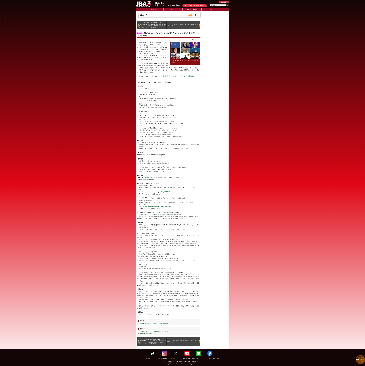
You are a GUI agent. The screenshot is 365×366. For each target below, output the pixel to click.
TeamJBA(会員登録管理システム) (148, 333)
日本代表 (154, 9)
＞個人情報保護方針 (162, 358)
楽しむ (173, 9)
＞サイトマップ (196, 358)
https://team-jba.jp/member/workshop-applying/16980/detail (155, 192)
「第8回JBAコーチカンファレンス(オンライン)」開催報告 (178, 76)
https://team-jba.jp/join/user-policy (162, 214)
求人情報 (223, 2)
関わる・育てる (192, 9)
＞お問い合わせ (185, 358)
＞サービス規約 (206, 358)
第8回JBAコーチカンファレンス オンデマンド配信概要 (154, 323)
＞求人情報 (216, 358)
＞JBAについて (150, 358)
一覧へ (196, 15)
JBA (211, 9)
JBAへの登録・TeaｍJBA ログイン (194, 5)
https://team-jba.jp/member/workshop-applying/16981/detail (155, 206)
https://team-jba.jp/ (148, 177)
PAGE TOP (360, 359)
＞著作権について (174, 358)
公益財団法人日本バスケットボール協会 (143, 4)
